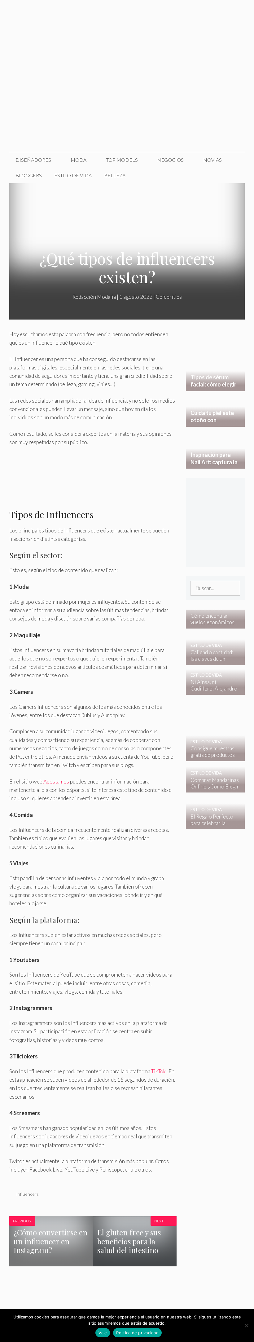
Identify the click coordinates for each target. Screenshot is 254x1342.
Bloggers (28, 175)
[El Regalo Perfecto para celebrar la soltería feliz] (211, 825)
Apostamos (56, 781)
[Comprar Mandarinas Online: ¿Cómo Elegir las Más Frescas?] (211, 788)
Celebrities (169, 297)
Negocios (170, 160)
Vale (103, 1332)
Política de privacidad (137, 1332)
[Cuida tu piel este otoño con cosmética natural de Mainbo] (215, 422)
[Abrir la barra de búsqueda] (235, 175)
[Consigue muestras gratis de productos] (211, 757)
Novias (212, 160)
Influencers (27, 1194)
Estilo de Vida (73, 175)
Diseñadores (33, 160)
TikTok (158, 1071)
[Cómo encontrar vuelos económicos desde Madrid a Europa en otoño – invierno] (211, 624)
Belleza (114, 175)
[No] (246, 1325)
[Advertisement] (127, 105)
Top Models (122, 160)
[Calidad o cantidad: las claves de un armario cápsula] (211, 661)
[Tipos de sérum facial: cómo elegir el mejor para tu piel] (215, 386)
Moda (78, 160)
